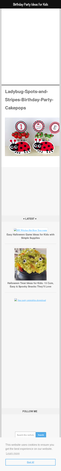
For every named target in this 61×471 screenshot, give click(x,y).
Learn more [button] (13, 453)
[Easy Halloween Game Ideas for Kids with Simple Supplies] (30, 230)
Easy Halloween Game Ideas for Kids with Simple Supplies (31, 236)
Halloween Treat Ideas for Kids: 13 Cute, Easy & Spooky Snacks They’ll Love (30, 284)
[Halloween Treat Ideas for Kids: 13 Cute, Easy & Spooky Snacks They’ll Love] (30, 280)
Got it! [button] (30, 462)
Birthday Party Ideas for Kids (30, 46)
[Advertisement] (30, 188)
